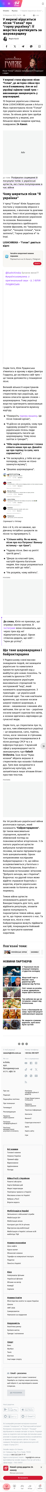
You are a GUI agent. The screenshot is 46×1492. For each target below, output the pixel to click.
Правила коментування (30, 1105)
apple (28, 1409)
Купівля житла (13, 1330)
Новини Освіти (14, 1297)
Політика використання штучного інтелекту (11, 1129)
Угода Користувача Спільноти (32, 1099)
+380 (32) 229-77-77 (17, 1455)
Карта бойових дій (15, 1185)
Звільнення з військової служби (20, 1214)
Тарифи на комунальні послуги (20, 1256)
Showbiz (6, 11)
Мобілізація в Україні (18, 1211)
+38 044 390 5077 (32, 1053)
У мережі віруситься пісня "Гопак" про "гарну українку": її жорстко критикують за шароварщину (31, 11)
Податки (10, 1260)
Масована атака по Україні (18, 1195)
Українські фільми (15, 1279)
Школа (10, 1304)
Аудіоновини (12, 1166)
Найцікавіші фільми (15, 1275)
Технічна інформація (33, 1110)
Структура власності (33, 1122)
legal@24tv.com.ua (33, 1457)
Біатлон (10, 1356)
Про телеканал (9, 1103)
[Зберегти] (39, 46)
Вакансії (28, 1118)
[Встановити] (23, 1473)
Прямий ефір (12, 1159)
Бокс (9, 1345)
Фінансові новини (15, 1253)
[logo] (17, 3)
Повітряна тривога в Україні (19, 1192)
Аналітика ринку (14, 1326)
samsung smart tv (28, 1416)
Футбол (10, 1349)
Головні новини (14, 1152)
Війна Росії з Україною (18, 1178)
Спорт (10, 1342)
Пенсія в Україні (14, 1263)
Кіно (9, 1272)
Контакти (28, 1114)
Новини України (14, 1156)
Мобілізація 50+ (13, 1218)
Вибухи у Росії (13, 1199)
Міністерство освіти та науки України (23, 1301)
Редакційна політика (11, 1099)
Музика (15, 11)
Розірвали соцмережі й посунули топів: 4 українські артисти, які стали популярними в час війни (22, 182)
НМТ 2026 (11, 1308)
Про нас (6, 1091)
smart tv (10, 1416)
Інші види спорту (14, 1359)
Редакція (6, 1095)
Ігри (26, 1135)
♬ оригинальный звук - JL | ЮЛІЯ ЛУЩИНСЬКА (23, 280)
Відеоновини (12, 1163)
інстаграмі (9, 628)
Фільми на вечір (14, 1282)
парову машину (28, 416)
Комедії (10, 1286)
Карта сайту (29, 1131)
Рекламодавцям (9, 1112)
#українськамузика (16, 276)
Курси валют (12, 1250)
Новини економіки (16, 1243)
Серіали (10, 1289)
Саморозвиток (13, 1311)
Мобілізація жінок (14, 1221)
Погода (10, 1170)
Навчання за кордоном (17, 1315)
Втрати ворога (13, 1202)
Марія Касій (14, 39)
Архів (27, 1127)
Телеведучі (7, 1107)
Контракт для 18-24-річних (18, 1224)
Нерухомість (13, 1323)
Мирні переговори (15, 1188)
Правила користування (8, 1117)
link (26, 1063)
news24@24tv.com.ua (12, 1053)
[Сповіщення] (43, 3)
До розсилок (16, 1393)
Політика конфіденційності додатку (32, 1092)
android (10, 1409)
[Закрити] (41, 1467)
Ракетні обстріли (14, 1182)
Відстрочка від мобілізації (18, 1228)
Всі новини (12, 1149)
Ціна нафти (12, 1246)
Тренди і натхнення (15, 1333)
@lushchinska (13, 272)
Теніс (9, 1352)
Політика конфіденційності (10, 1122)
